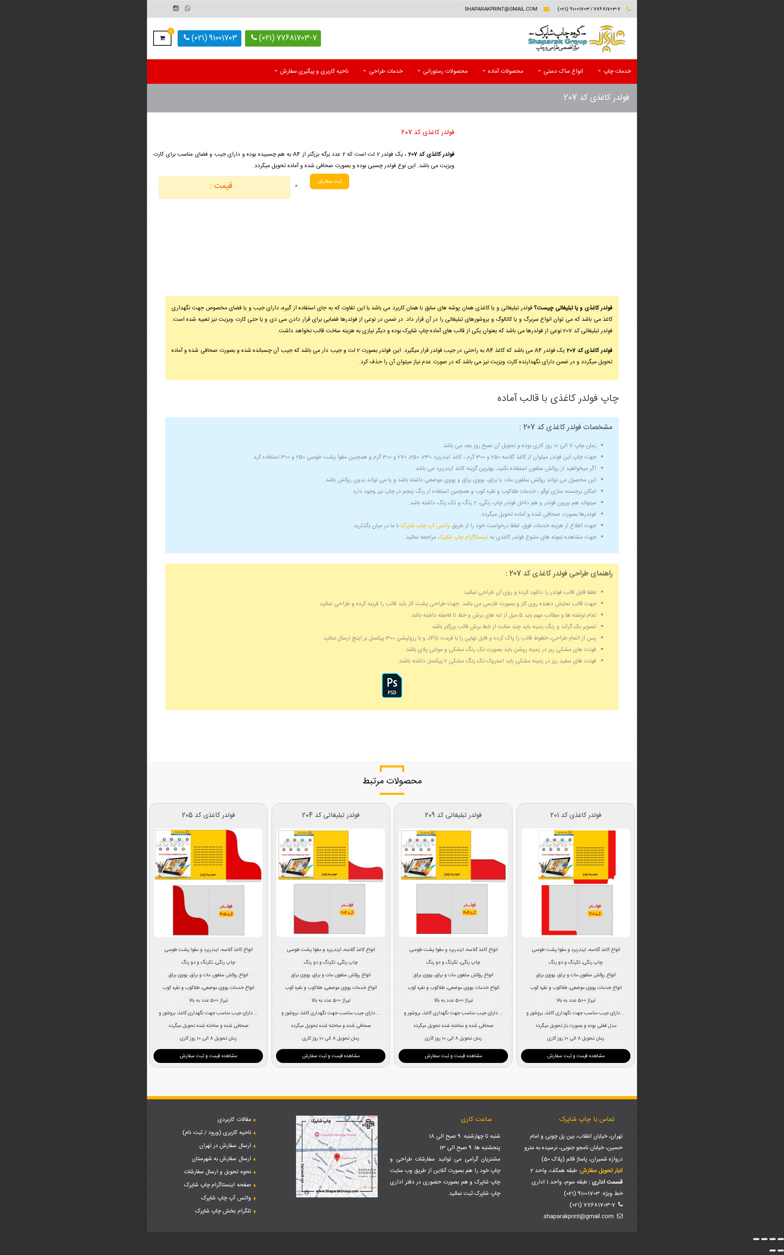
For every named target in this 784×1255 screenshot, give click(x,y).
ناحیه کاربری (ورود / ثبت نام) (217, 1133)
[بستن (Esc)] (756, 1239)
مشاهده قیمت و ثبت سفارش (208, 1056)
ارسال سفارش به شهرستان (221, 1159)
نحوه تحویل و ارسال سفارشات (217, 1172)
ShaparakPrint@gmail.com (501, 9)
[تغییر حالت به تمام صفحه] (772, 1239)
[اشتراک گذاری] (764, 1239)
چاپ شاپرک (487, 1182)
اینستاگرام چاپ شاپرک (463, 537)
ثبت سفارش (329, 181)
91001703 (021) (213, 38)
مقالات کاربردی (234, 1120)
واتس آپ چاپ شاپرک (425, 526)
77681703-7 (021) (287, 38)
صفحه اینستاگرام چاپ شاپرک (217, 1185)
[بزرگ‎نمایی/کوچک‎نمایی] (780, 1239)
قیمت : (221, 186)
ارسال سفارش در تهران (225, 1146)
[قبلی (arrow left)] (780, 1250)
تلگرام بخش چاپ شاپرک (223, 1211)
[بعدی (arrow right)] (772, 1250)
